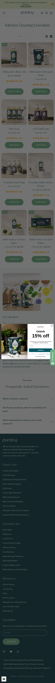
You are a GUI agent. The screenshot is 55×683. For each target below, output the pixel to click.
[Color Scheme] (3, 679)
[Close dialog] (52, 326)
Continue (41, 350)
